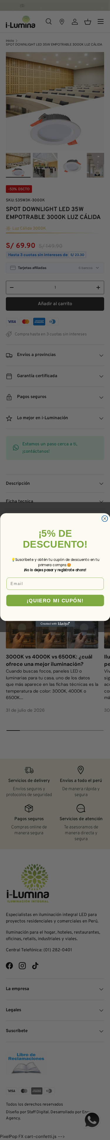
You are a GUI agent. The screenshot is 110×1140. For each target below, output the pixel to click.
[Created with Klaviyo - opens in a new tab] (55, 624)
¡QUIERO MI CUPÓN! (54, 600)
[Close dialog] (105, 518)
